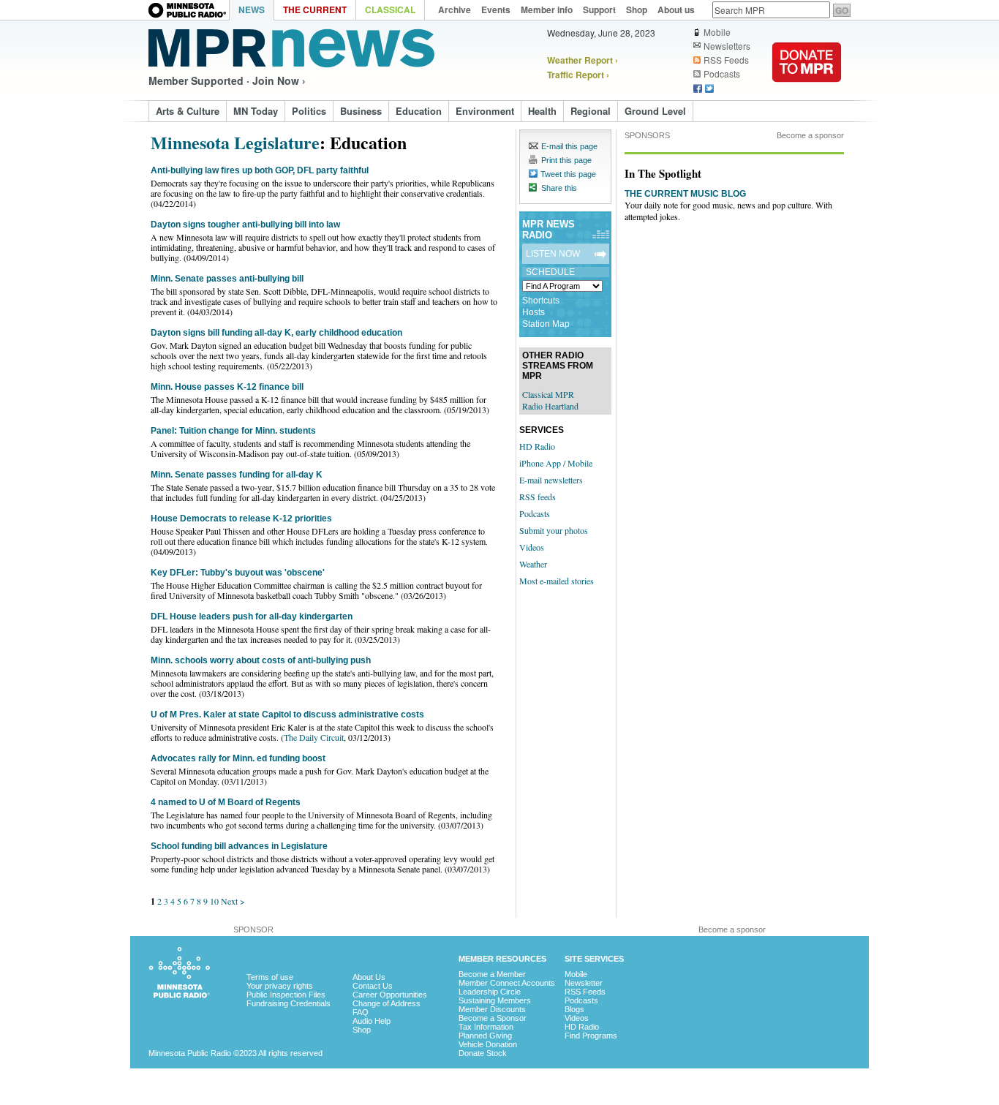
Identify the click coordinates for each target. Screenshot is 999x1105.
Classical (390, 9)
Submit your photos (553, 530)
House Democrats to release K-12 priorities (241, 518)
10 (214, 901)
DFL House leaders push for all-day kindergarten (252, 616)
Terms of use (269, 977)
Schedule (550, 272)
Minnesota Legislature (235, 142)
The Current (315, 9)
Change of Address (387, 1003)
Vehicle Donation (488, 1044)
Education (419, 111)
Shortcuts (540, 300)
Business (361, 111)
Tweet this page (568, 174)
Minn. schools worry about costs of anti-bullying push (261, 660)
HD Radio (537, 446)
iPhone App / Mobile (555, 463)
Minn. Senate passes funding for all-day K (237, 474)
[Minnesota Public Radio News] (291, 48)
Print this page (566, 160)
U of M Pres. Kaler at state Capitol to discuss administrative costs (287, 714)
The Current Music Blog (685, 194)
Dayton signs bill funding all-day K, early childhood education (276, 333)
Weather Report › (582, 60)
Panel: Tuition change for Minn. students (233, 431)
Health (542, 111)
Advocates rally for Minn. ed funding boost (238, 758)
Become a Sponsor (493, 1018)
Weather (533, 564)
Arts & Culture (187, 111)
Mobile (717, 32)
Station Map (546, 324)
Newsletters (727, 46)
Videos (531, 547)
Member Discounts (492, 1009)
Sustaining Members (495, 1000)
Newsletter (584, 982)
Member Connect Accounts (507, 982)
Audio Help (372, 1021)
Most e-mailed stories (556, 581)
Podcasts (722, 73)
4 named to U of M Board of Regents (226, 802)
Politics (309, 111)
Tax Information (486, 1026)
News (251, 9)
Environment (485, 111)
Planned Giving (485, 1035)
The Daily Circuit (314, 737)
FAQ (361, 1012)
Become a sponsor (810, 135)
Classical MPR (548, 394)
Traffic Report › (578, 74)
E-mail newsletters (551, 480)
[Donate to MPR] (807, 91)
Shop (362, 1029)
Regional (590, 111)
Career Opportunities (390, 994)
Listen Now (553, 254)
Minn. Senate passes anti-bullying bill (227, 279)
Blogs (574, 1009)
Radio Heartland (550, 406)
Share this (559, 188)
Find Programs (591, 1035)
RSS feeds (537, 496)
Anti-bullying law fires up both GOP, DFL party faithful (260, 170)
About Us (369, 977)
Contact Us (373, 985)
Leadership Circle (490, 991)
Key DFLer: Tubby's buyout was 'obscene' (238, 572)
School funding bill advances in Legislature (239, 846)
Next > (233, 901)
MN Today (255, 111)
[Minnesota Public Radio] (188, 11)
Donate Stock (483, 1053)
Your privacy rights (279, 985)
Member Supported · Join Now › (227, 80)
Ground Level (655, 111)
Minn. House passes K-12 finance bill (227, 387)
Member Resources (502, 958)
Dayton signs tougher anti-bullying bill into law (245, 224)
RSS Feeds (726, 60)
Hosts (533, 312)
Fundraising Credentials (288, 1003)
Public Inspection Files (285, 994)
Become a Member (492, 974)
